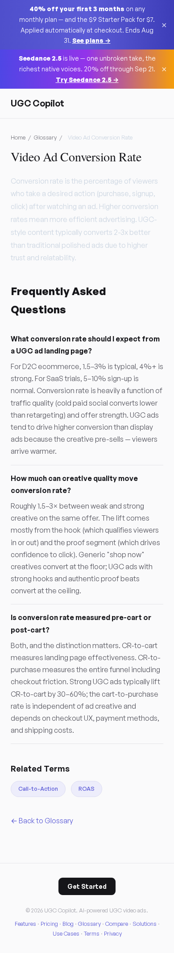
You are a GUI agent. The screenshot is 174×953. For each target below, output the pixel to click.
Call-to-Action (38, 788)
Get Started (87, 886)
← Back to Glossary (42, 820)
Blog (68, 923)
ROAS (87, 788)
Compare (116, 923)
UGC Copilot (37, 103)
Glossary (45, 137)
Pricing (49, 923)
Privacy (113, 933)
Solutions (145, 923)
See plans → (91, 40)
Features (25, 923)
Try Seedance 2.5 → (87, 79)
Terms (91, 933)
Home (18, 137)
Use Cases (66, 933)
